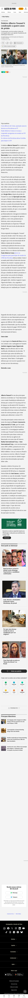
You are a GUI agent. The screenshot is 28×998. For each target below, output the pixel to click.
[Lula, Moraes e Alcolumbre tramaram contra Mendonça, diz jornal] (14, 589)
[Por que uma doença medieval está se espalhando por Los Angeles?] (14, 618)
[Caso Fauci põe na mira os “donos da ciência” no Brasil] (14, 649)
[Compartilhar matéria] (24, 995)
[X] (12, 928)
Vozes (14, 12)
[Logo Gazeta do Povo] (10, 9)
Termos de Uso (14, 984)
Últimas (9, 12)
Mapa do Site (14, 990)
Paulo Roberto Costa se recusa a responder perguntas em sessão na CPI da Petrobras (13, 133)
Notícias (3, 12)
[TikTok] (6, 932)
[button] (14, 708)
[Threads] (10, 932)
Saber (20, 12)
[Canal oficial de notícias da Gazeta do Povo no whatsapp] (4, 928)
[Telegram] (14, 932)
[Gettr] (18, 932)
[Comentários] (3, 43)
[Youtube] (23, 928)
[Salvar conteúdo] (11, 43)
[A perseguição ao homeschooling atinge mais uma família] (3, 730)
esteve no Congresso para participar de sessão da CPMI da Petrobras (13, 255)
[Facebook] (8, 928)
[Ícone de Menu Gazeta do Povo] (2, 9)
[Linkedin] (20, 928)
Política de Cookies (14, 987)
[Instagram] (16, 928)
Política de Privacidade (14, 981)
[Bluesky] (22, 932)
